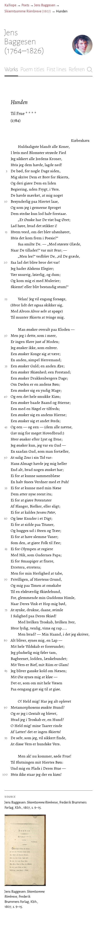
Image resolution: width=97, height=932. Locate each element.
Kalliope (10, 5)
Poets (25, 5)
